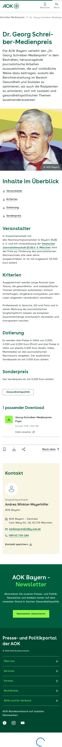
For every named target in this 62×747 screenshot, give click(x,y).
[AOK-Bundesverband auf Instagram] (13, 723)
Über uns (9, 661)
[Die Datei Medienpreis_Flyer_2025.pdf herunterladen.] (9, 419)
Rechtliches (11, 691)
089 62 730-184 (19, 535)
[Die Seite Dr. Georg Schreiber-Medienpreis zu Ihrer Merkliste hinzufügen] (4, 449)
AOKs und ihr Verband (17, 700)
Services (9, 671)
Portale (8, 681)
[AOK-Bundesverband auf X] (4, 723)
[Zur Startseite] (11, 6)
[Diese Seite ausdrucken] (13, 449)
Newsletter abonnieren (31, 614)
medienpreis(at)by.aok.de (25, 529)
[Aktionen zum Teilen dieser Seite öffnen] (23, 449)
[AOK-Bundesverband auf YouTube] (22, 723)
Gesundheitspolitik (18, 392)
